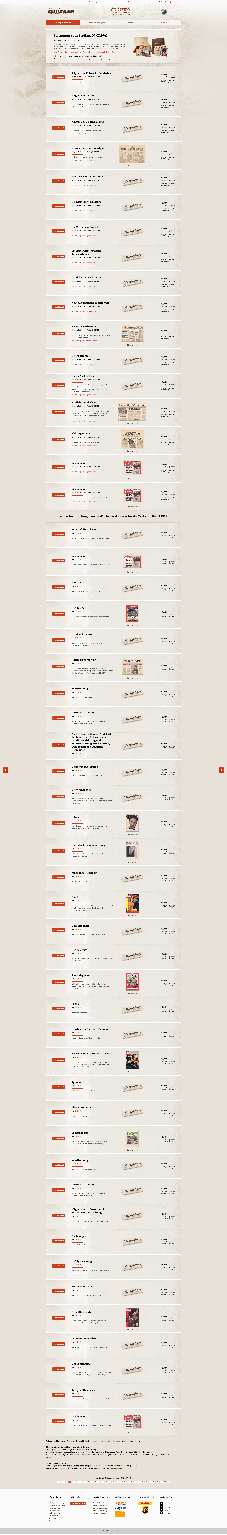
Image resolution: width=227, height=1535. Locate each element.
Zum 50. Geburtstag (100, 1505)
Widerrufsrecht (54, 1513)
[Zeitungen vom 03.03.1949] (5, 770)
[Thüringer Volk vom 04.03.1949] (136, 439)
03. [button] (66, 1482)
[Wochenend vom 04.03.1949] (136, 467)
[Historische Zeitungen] (61, 11)
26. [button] (150, 1482)
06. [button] (77, 1482)
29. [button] (161, 1482)
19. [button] (125, 1482)
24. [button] (143, 1482)
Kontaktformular (55, 1508)
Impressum (53, 1518)
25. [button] (147, 1482)
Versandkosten (54, 1511)
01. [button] (59, 1482)
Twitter (166, 1510)
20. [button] (128, 1482)
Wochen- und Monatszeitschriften (83, 1454)
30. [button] (165, 1482)
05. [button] (73, 1482)
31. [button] (169, 1482)
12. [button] (99, 1482)
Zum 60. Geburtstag (100, 1508)
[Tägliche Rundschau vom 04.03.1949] (136, 411)
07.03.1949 (78, 953)
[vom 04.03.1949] (136, 560)
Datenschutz (53, 1516)
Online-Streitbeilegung (57, 1505)
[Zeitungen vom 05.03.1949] (221, 770)
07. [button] (81, 1482)
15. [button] (110, 1482)
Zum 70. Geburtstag (100, 1511)
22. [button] (136, 1482)
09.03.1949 (78, 1111)
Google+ (167, 1507)
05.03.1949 (78, 586)
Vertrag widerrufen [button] (78, 1503)
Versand (173, 77)
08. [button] (84, 1482)
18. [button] (121, 1482)
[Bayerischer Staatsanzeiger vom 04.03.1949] (136, 154)
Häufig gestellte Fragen (57, 1503)
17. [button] (117, 1482)
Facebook (167, 1504)
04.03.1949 (78, 533)
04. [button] (70, 1482)
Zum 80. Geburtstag (100, 1513)
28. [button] (158, 1482)
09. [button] (88, 1482)
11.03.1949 (78, 1367)
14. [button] (106, 1482)
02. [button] (62, 1482)
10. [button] (92, 1482)
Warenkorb (165, 2)
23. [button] (139, 1482)
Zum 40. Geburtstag (100, 1503)
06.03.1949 (78, 753)
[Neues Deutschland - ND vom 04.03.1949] (136, 333)
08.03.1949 (78, 1007)
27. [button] (154, 1482)
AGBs (51, 1521)
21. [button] (132, 1482)
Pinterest (167, 1513)
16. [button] (114, 1482)
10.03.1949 (78, 1216)
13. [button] (103, 1482)
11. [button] (95, 1482)
